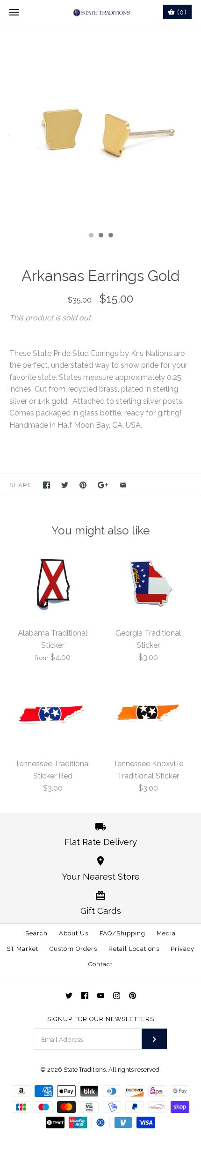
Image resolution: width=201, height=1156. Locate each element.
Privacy (182, 948)
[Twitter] (68, 995)
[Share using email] (123, 485)
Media (166, 933)
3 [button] (110, 236)
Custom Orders (73, 948)
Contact (100, 964)
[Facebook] (84, 995)
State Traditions (85, 1069)
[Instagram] (116, 995)
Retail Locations (133, 948)
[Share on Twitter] (64, 485)
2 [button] (100, 236)
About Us (73, 933)
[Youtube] (100, 995)
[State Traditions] (100, 12)
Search (36, 933)
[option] (100, 126)
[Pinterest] (132, 995)
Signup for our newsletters (100, 1019)
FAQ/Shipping (122, 933)
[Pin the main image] (82, 485)
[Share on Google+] (103, 485)
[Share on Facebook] (46, 485)
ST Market (22, 948)
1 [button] (90, 236)
